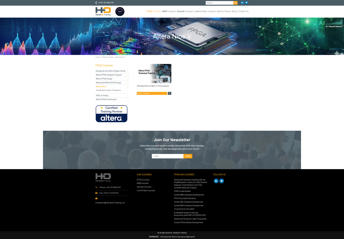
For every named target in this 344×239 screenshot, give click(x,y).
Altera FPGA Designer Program (109, 75)
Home (98, 57)
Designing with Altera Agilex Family (110, 71)
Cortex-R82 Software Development (188, 202)
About (220, 11)
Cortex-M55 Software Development (188, 205)
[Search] (235, 3)
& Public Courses (205, 11)
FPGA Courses (107, 57)
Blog (234, 11)
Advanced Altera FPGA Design (108, 83)
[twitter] (246, 2)
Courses (153, 11)
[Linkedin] (242, 2)
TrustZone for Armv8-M (184, 209)
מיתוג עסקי (190, 237)
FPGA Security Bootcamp (185, 198)
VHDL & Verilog (102, 95)
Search (210, 3)
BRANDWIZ (154, 237)
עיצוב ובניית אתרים (177, 237)
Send (187, 156)
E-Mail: (156, 156)
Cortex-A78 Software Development (188, 222)
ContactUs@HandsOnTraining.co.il (110, 203)
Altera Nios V (101, 86)
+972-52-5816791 (113, 187)
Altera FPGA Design (104, 79)
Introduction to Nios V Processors (108, 90)
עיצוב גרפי (164, 237)
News (227, 11)
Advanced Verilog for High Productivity (190, 219)
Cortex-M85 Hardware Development (189, 195)
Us (243, 11)
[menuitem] (112, 71)
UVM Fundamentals (182, 191)
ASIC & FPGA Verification (106, 99)
